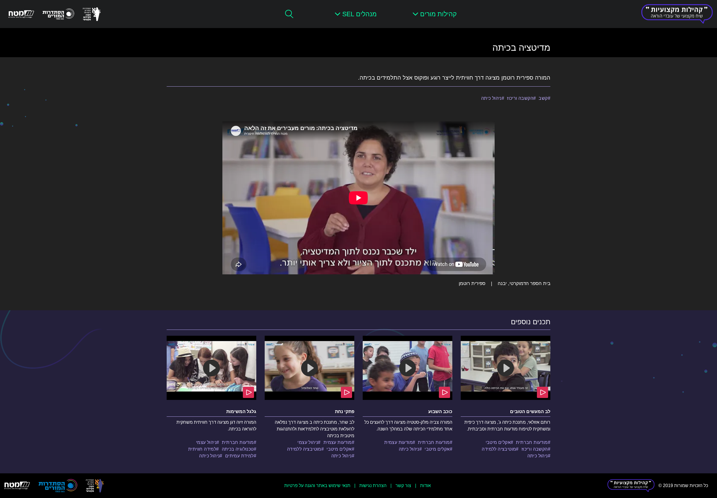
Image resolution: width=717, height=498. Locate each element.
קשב (543, 98)
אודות (425, 485)
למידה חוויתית (202, 449)
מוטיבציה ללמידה (499, 449)
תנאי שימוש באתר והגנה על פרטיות (317, 485)
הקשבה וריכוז (520, 98)
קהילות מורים (438, 14)
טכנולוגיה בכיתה (238, 449)
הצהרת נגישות (373, 485)
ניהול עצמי (307, 442)
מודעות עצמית (398, 442)
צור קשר (403, 485)
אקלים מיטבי (498, 442)
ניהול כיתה (491, 98)
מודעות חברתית (532, 442)
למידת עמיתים (239, 455)
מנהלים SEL (359, 14)
